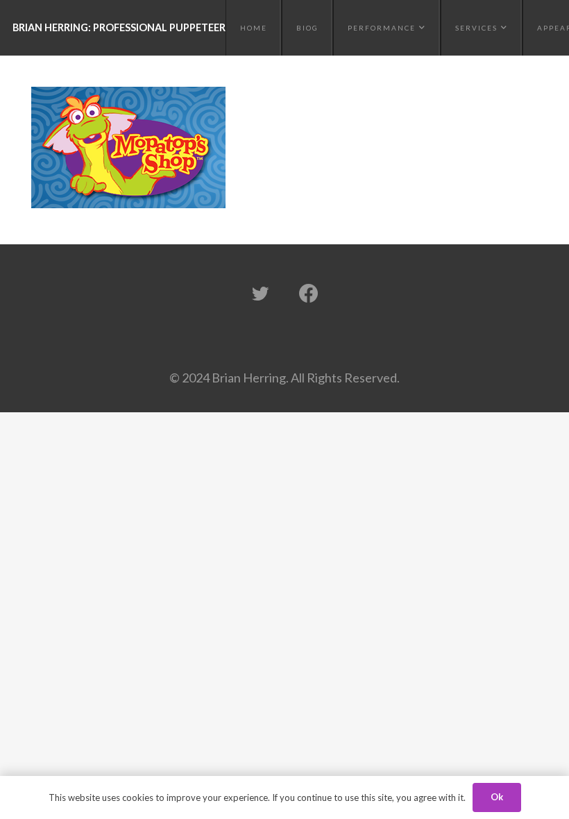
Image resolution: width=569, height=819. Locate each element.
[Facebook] (308, 293)
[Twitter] (260, 293)
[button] (421, 28)
